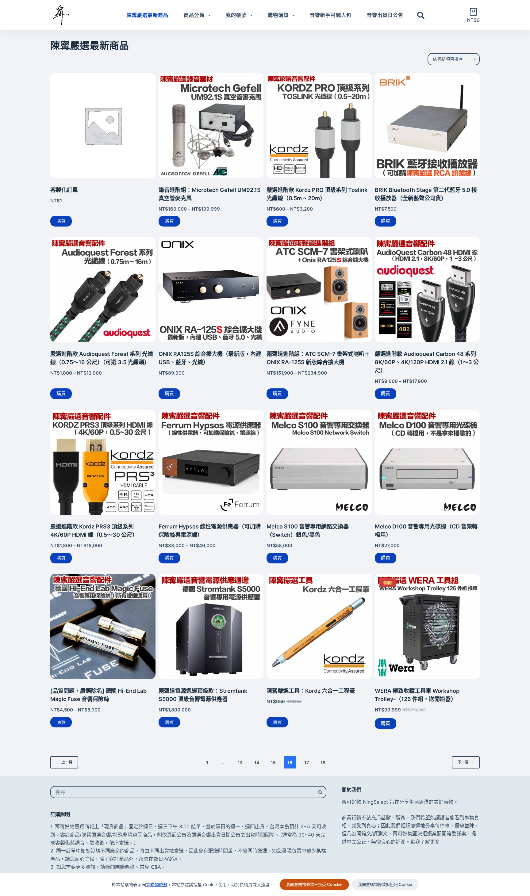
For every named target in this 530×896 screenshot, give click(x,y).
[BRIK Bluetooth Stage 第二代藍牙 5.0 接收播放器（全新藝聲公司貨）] (427, 125)
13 (240, 762)
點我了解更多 (425, 842)
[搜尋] (420, 15)
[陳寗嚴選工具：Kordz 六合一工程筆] (319, 626)
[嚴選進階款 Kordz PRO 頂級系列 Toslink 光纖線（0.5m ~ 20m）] (319, 125)
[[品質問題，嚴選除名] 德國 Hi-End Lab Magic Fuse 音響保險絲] (103, 626)
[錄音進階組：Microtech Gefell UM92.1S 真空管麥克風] (211, 125)
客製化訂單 (64, 190)
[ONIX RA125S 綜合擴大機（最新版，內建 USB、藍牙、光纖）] (211, 289)
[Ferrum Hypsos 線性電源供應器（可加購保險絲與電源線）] (211, 462)
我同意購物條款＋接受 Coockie (314, 884)
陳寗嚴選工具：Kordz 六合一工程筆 (311, 691)
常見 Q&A (150, 867)
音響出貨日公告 (385, 15)
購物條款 (158, 884)
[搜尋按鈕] (320, 792)
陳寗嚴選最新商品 (147, 15)
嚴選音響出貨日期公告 (215, 835)
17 (306, 762)
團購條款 (125, 867)
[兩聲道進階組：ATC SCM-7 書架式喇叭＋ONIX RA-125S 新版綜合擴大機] (319, 289)
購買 (61, 221)
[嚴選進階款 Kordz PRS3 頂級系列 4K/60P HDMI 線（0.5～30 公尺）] (103, 462)
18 (323, 762)
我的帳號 (236, 15)
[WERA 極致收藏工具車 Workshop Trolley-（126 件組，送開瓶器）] (427, 626)
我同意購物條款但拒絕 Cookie (385, 884)
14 (256, 762)
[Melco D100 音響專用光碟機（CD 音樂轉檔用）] (427, 462)
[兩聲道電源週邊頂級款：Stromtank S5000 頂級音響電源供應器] (211, 626)
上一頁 (66, 762)
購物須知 (278, 15)
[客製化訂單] (103, 125)
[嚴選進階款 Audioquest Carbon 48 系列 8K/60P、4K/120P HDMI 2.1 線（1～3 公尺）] (427, 289)
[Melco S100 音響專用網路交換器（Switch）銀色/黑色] (319, 462)
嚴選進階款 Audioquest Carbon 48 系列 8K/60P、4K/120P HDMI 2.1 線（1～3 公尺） (427, 362)
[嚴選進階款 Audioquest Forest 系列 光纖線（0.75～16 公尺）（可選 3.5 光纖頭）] (103, 289)
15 (273, 762)
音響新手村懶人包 (330, 15)
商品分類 (194, 15)
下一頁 (463, 762)
